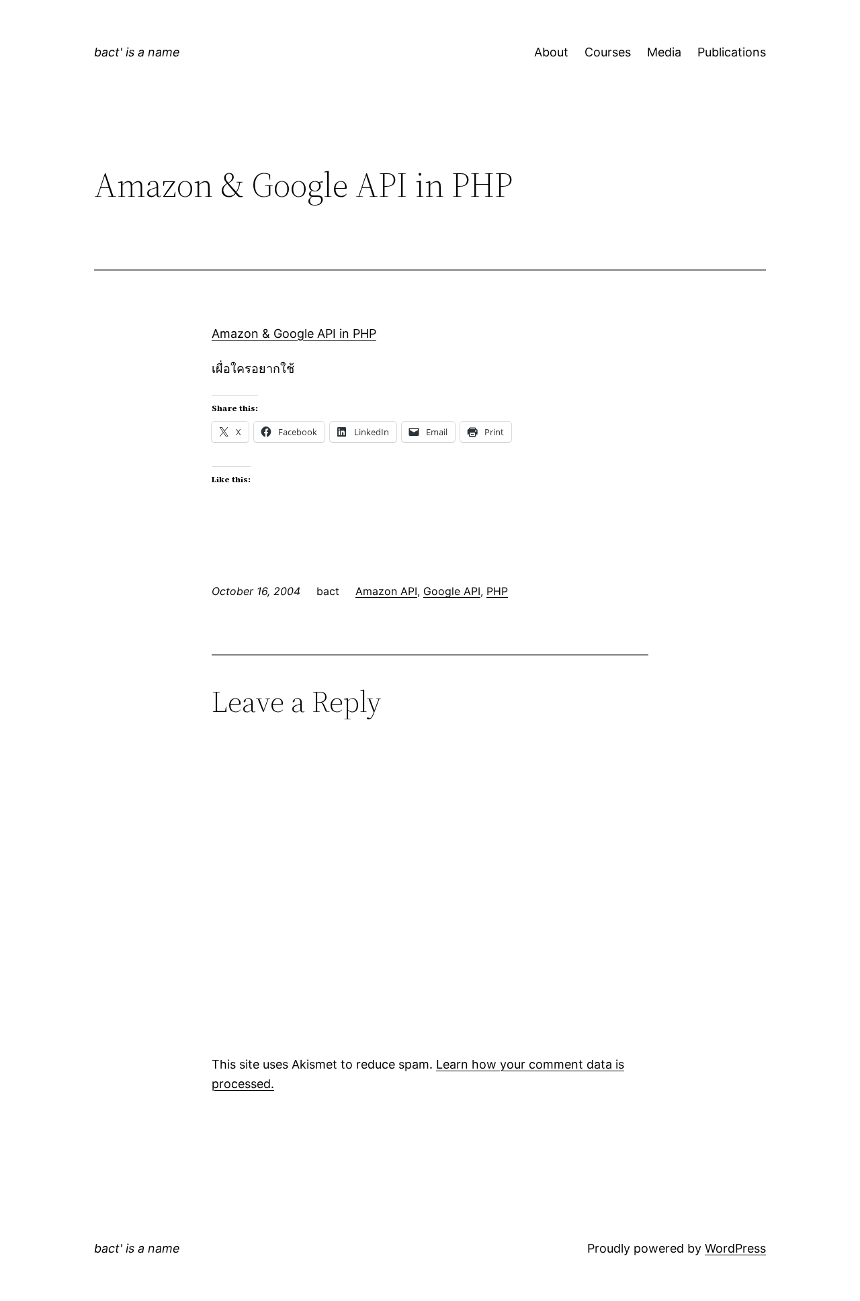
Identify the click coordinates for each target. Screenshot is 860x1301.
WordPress (735, 1248)
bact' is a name (137, 52)
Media (664, 52)
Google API (451, 591)
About (551, 52)
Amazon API (386, 591)
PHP (497, 591)
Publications (731, 52)
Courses (608, 52)
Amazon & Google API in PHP (294, 333)
